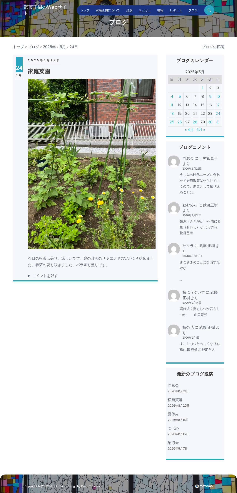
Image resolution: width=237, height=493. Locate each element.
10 (218, 96)
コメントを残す (45, 275)
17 (218, 105)
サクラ (188, 245)
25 (172, 122)
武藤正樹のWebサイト (45, 10)
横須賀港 (175, 399)
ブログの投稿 (213, 46)
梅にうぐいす (194, 292)
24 (218, 113)
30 (210, 122)
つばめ (173, 428)
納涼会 (173, 442)
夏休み (173, 414)
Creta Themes (90, 486)
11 (172, 105)
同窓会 (188, 158)
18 (172, 113)
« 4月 (189, 129)
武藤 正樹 (207, 245)
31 (218, 122)
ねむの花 (190, 205)
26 (179, 122)
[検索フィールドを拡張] (209, 10)
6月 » (200, 129)
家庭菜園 (39, 71)
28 (195, 122)
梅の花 (188, 327)
